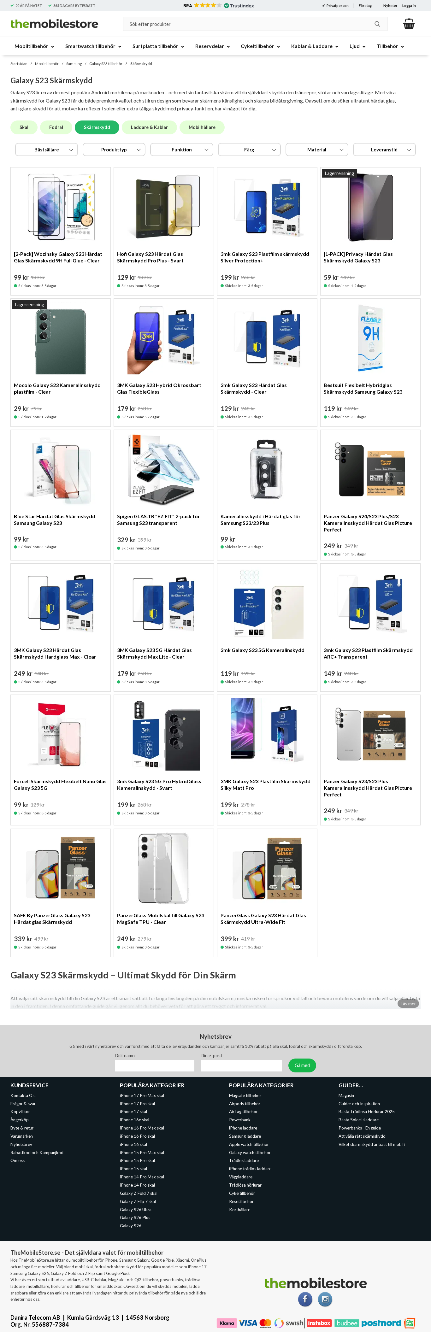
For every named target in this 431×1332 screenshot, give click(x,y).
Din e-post (211, 1055)
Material (316, 149)
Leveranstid (384, 149)
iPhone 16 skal (133, 1144)
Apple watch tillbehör (249, 1144)
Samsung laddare (245, 1136)
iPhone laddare (243, 1127)
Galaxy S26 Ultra (135, 1209)
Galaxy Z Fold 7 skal (138, 1193)
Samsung (74, 63)
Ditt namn (125, 1055)
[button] (218, 5)
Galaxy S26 (130, 1225)
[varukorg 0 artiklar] (409, 23)
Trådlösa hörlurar (245, 1185)
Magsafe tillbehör (245, 1095)
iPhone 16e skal (134, 1119)
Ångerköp (19, 1119)
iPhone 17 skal (133, 1111)
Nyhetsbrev (21, 1144)
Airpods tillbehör (244, 1103)
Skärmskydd (141, 63)
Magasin (346, 1095)
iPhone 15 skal (133, 1168)
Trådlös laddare (244, 1160)
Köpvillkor (20, 1111)
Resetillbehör (241, 1201)
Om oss (17, 1160)
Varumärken (21, 1136)
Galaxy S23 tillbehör (105, 63)
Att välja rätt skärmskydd (362, 1136)
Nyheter (390, 5)
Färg (249, 149)
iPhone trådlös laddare (250, 1168)
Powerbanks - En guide (360, 1127)
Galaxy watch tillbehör (250, 1152)
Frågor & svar (23, 1103)
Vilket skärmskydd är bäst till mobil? (372, 1144)
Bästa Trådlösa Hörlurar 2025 (367, 1111)
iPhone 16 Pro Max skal (142, 1127)
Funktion (182, 149)
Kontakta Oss (23, 1095)
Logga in (409, 5)
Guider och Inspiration (359, 1103)
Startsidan (18, 63)
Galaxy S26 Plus (135, 1217)
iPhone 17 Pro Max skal (142, 1095)
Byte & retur (21, 1127)
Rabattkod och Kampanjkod (36, 1152)
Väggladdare (240, 1176)
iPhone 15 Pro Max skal (142, 1152)
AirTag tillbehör (243, 1111)
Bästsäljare (46, 149)
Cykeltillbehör (242, 1193)
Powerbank (240, 1119)
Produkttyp (114, 149)
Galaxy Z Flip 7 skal (138, 1201)
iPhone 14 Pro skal (137, 1185)
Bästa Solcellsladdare (359, 1119)
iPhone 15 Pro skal (137, 1160)
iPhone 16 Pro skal (137, 1136)
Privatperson (337, 5)
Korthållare (239, 1209)
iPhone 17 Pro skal (137, 1103)
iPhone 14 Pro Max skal (142, 1176)
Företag (365, 5)
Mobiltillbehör (47, 63)
